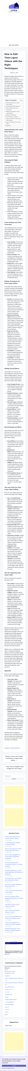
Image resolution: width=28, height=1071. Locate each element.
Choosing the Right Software (13, 106)
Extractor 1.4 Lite (9, 973)
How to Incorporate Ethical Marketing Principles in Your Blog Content (14, 898)
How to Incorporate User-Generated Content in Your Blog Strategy (13, 864)
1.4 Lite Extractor (9, 1002)
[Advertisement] (14, 30)
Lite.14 (7, 1007)
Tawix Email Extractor (11, 999)
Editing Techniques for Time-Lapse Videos (13, 112)
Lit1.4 (6, 1012)
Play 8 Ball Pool (9, 987)
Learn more (5, 1062)
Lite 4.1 (7, 1009)
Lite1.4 (6, 969)
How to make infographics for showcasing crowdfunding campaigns (13, 856)
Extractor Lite (8, 994)
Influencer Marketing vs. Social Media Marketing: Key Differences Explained (14, 872)
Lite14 (6, 997)
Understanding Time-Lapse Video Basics (12, 103)
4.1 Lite (7, 992)
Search (14, 778)
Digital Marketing (15, 748)
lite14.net (6, 954)
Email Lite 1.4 (8, 989)
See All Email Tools (9, 971)
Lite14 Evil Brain (9, 1004)
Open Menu (15, 45)
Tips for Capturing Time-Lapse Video (13, 122)
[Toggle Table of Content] (20, 100)
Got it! (14, 1065)
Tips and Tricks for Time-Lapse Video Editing (13, 119)
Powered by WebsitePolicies (8, 1068)
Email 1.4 (7, 975)
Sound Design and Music (12, 116)
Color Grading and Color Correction (12, 108)
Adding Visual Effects (11, 115)
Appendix (8, 125)
